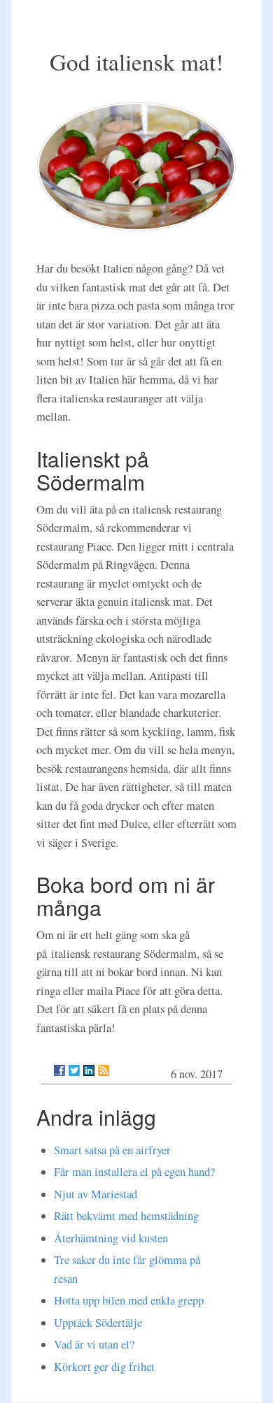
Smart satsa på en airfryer (112, 1150)
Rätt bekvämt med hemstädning (126, 1215)
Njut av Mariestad (95, 1194)
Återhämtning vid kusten (111, 1238)
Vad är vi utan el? (94, 1344)
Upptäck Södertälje (98, 1322)
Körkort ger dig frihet (104, 1366)
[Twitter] (74, 1070)
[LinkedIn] (88, 1070)
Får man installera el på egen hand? (134, 1171)
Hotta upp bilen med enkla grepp (129, 1300)
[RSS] (103, 1070)
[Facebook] (59, 1070)
